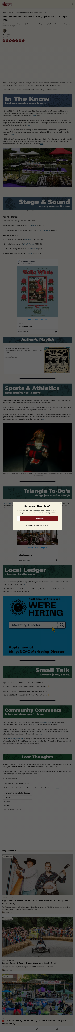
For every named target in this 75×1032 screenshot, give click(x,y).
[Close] (60, 504)
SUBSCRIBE (40, 519)
